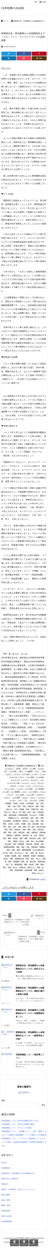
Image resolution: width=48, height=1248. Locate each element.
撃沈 (9, 832)
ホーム (5, 21)
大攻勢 (16, 824)
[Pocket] (24, 58)
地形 (32, 821)
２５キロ (41, 768)
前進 (27, 809)
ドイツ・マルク (9, 789)
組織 (32, 853)
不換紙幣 (8, 803)
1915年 (18, 768)
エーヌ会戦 (30, 777)
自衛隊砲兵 (25, 1092)
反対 (34, 812)
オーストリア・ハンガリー (20, 780)
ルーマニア (42, 797)
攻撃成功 (9, 835)
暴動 (9, 838)
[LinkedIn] (8, 58)
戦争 (11, 829)
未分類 (4, 1162)
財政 (32, 858)
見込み (5, 858)
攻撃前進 (34, 832)
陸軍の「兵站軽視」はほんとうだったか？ (18, 1189)
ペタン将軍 (16, 797)
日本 (35, 835)
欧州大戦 (32, 838)
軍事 (9, 861)
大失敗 (10, 824)
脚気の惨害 (5, 1195)
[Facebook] (24, 54)
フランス (10, 795)
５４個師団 (29, 771)
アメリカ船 (25, 774)
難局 (11, 870)
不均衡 (41, 800)
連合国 (31, 864)
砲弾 (13, 850)
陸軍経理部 (5, 1211)
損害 (4, 832)
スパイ (33, 783)
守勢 (4, 827)
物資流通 (34, 847)
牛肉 (27, 847)
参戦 (24, 812)
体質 (19, 806)
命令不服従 (25, 818)
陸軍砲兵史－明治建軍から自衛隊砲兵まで (29, 21)
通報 (25, 864)
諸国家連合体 (19, 858)
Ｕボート (9, 774)
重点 (4, 867)
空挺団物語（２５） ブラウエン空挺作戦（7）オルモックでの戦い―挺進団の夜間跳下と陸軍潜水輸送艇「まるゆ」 (23, 1142)
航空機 (13, 856)
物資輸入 (42, 847)
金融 (9, 867)
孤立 (42, 824)
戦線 (24, 829)
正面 (44, 838)
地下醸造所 (17, 821)
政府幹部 (26, 835)
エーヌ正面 (40, 777)
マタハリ (33, 797)
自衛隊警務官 (6, 1221)
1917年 (25, 768)
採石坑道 (41, 829)
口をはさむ (33, 815)
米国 (11, 853)
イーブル (34, 774)
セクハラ (41, 783)
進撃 (37, 864)
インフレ (42, 774)
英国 (19, 856)
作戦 (24, 806)
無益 (17, 847)
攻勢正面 (21, 832)
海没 (14, 844)
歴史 (9, 841)
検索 (3, 1100)
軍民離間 (16, 861)
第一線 (5, 853)
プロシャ (7, 797)
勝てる (15, 812)
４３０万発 (12, 771)
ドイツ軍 (6, 792)
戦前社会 (17, 829)
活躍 (27, 841)
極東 (26, 838)
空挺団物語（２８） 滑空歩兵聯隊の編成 (17, 1124)
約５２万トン (19, 853)
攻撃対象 (42, 832)
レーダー (13, 800)
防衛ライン (31, 867)
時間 (4, 838)
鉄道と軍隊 (5, 1200)
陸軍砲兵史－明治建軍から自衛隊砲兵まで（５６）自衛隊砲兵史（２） (30, 1013)
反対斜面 (41, 812)
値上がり (9, 809)
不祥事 (15, 803)
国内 (37, 818)
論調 (11, 858)
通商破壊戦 (18, 864)
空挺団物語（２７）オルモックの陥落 (16, 1128)
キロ (42, 780)
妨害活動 (36, 824)
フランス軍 (30, 795)
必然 (6, 829)
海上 (32, 841)
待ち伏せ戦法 (41, 827)
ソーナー (21, 786)
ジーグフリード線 (13, 783)
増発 (42, 821)
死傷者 (15, 841)
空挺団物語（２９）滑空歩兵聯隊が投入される (20, 1120)
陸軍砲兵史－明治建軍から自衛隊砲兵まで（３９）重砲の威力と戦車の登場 (30, 990)
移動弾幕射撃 (26, 850)
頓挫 (35, 870)
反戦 (5, 815)
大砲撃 (23, 824)
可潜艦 (41, 815)
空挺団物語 (5, 1168)
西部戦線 (41, 856)
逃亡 (7, 864)
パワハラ (42, 792)
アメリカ (17, 774)
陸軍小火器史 (6, 1216)
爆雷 (22, 847)
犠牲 (8, 850)
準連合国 (29, 844)
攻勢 (14, 832)
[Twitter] (8, 54)
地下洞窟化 (7, 821)
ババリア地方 (33, 792)
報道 (37, 821)
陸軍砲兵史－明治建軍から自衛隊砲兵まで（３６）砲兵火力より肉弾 (30, 968)
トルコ (24, 792)
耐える (41, 853)
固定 (32, 818)
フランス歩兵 (19, 795)
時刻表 (41, 835)
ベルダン (25, 797)
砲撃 (18, 850)
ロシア (20, 800)
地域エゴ (26, 821)
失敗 (29, 824)
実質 (9, 827)
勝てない (7, 812)
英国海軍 (26, 856)
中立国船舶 (30, 803)
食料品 (41, 870)
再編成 (21, 809)
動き (42, 809)
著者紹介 (4, 1184)
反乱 (29, 812)
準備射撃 (21, 844)
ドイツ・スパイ (38, 786)
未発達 (15, 838)
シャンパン (25, 783)
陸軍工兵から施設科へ (10, 1178)
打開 (34, 829)
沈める (21, 841)
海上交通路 (40, 841)
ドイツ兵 (20, 789)
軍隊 (22, 861)
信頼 (42, 806)
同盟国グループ (13, 818)
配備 (42, 864)
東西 (21, 838)
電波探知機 (19, 870)
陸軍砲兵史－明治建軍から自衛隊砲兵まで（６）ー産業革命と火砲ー (30, 1035)
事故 (9, 806)
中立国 (21, 803)
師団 (24, 827)
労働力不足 (35, 809)
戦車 (29, 829)
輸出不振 (33, 861)
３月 (5, 771)
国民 (42, 818)
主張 (37, 803)
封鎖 (19, 827)
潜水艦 (36, 844)
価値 (37, 806)
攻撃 (27, 832)
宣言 (14, 827)
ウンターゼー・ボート (16, 777)
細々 (27, 853)
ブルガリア (40, 795)
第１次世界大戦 (38, 850)
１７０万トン (9, 768)
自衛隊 (7, 856)
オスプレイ (35, 780)
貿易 (44, 858)
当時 (32, 827)
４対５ (20, 771)
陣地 (38, 867)
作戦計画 (31, 806)
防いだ (15, 867)
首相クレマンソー (38, 873)
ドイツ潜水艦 (39, 789)
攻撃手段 (17, 835)
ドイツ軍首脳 (15, 792)
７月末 (43, 771)
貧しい (38, 858)
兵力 (16, 809)
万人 (26, 800)
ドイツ (28, 786)
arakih (43, 879)
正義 (39, 838)
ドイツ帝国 (29, 789)
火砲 (42, 844)
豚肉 (27, 858)
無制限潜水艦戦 (9, 847)
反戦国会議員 (23, 815)
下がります (33, 800)
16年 (42, 765)
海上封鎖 (8, 844)
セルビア (13, 786)
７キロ (36, 771)
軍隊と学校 (5, 1205)
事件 (42, 803)
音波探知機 (28, 870)
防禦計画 (22, 867)
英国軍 (33, 856)
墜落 (4, 824)
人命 (14, 806)
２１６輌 (32, 768)
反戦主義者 (12, 815)
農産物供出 (42, 861)
